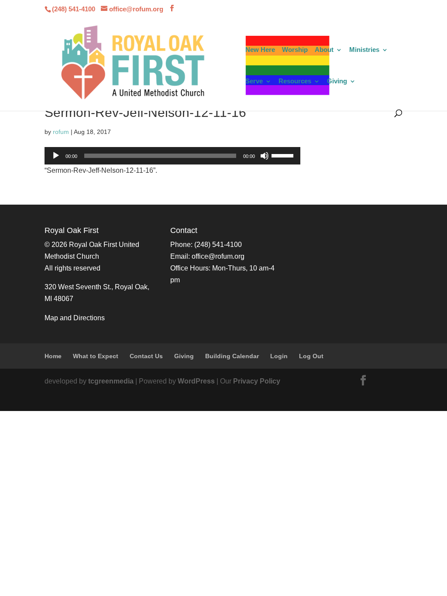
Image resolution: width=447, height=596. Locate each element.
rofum (61, 131)
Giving (337, 81)
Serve (254, 81)
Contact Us (146, 356)
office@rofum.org (218, 256)
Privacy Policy (256, 381)
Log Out (311, 356)
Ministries (364, 50)
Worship (295, 50)
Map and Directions (75, 318)
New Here (260, 50)
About (324, 50)
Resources (295, 81)
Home (53, 356)
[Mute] (264, 155)
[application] (172, 155)
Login (279, 356)
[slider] (284, 155)
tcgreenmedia (111, 381)
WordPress (196, 381)
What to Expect (95, 356)
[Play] (56, 155)
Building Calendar (232, 356)
